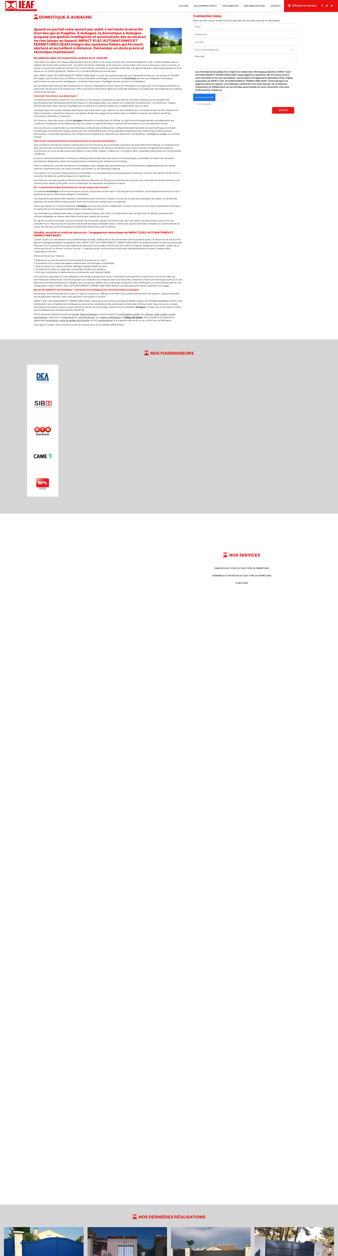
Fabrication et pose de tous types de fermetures (241, 568)
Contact (275, 6)
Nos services (230, 6)
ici (220, 90)
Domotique (241, 583)
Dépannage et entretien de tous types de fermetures (241, 575)
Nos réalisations (254, 6)
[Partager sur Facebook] (322, 5)
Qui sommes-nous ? (205, 6)
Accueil (184, 6)
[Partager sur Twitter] (327, 5)
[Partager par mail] (331, 5)
